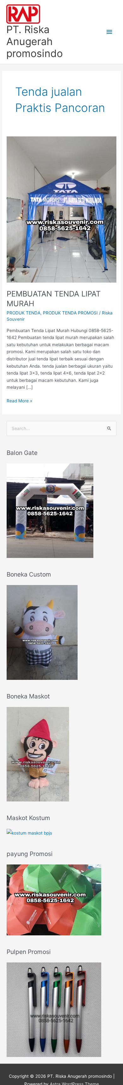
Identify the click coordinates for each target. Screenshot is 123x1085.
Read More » (19, 400)
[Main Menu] (109, 32)
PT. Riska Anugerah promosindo (34, 41)
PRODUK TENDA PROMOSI (70, 312)
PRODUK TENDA (23, 312)
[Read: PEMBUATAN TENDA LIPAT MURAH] (61, 209)
